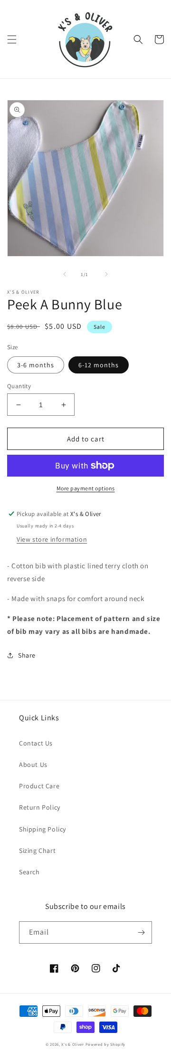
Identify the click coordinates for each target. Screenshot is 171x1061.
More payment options (86, 488)
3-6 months (35, 365)
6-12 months (98, 365)
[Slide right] (106, 274)
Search (29, 872)
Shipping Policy (42, 829)
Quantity (19, 386)
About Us (33, 764)
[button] (11, 39)
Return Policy (39, 807)
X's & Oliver (72, 1044)
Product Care (39, 786)
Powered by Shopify (106, 1044)
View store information (52, 539)
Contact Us (36, 743)
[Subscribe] (141, 932)
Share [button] (27, 655)
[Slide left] (64, 274)
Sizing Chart (37, 850)
